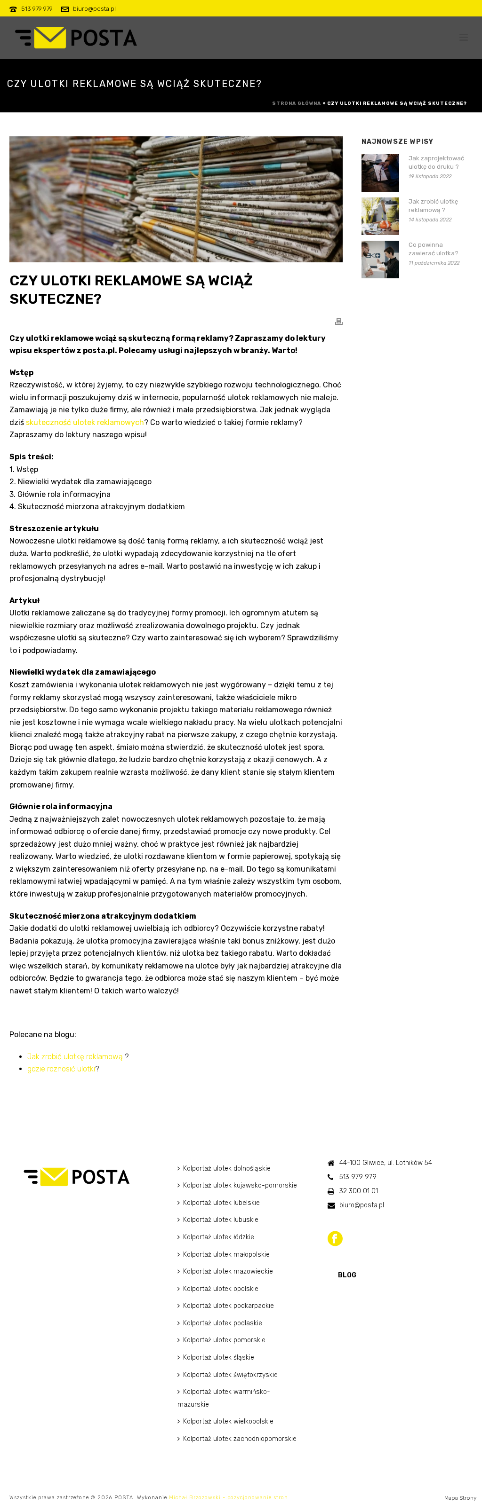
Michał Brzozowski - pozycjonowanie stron (228, 1498)
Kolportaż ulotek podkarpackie (228, 1306)
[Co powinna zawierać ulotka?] (380, 259)
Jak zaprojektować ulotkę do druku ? (436, 162)
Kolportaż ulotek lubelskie (221, 1203)
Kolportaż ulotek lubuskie (220, 1220)
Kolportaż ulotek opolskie (220, 1289)
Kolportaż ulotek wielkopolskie (228, 1421)
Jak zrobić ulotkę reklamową (75, 1056)
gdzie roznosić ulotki (61, 1068)
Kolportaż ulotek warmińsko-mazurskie (223, 1398)
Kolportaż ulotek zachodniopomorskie (240, 1439)
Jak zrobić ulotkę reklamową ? (433, 205)
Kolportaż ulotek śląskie (218, 1357)
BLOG (347, 1275)
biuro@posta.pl (94, 8)
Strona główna (296, 103)
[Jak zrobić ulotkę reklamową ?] (380, 216)
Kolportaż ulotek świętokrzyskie (230, 1375)
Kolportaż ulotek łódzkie (218, 1237)
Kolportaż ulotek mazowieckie (228, 1271)
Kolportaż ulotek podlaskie (222, 1323)
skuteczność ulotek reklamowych (85, 422)
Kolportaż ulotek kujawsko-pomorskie (240, 1185)
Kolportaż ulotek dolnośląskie (227, 1169)
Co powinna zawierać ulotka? (433, 249)
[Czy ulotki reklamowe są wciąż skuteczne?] (176, 199)
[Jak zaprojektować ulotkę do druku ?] (380, 173)
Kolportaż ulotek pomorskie (224, 1340)
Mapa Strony (460, 1498)
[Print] (339, 321)
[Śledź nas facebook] (335, 1239)
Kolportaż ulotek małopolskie (226, 1255)
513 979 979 (37, 8)
